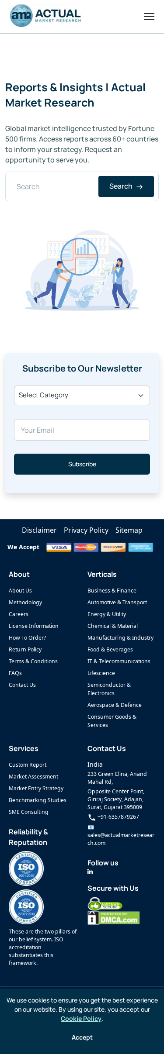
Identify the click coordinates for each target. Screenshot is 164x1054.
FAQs (15, 673)
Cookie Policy (81, 1018)
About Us (20, 590)
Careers (18, 614)
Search (121, 186)
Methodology (25, 602)
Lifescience (101, 673)
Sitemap (129, 530)
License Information (34, 626)
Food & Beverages (110, 649)
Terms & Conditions (33, 661)
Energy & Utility (106, 614)
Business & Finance (111, 590)
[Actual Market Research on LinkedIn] (90, 872)
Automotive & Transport (117, 602)
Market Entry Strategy (36, 788)
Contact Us (22, 685)
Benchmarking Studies (37, 800)
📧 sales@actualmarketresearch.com (120, 835)
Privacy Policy (86, 530)
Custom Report (27, 764)
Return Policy (25, 649)
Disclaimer (39, 530)
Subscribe (82, 464)
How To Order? (27, 637)
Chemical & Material (112, 626)
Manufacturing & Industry (120, 637)
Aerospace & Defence (114, 705)
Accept (82, 1037)
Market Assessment (33, 776)
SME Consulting (29, 812)
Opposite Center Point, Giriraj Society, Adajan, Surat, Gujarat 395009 (115, 799)
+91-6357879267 (117, 816)
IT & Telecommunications (118, 661)
